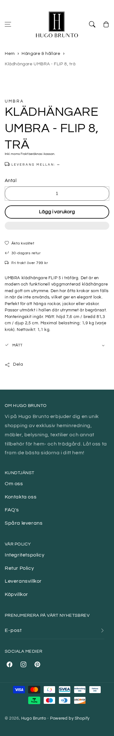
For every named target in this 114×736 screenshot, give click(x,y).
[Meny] (8, 24)
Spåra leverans (23, 523)
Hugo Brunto (33, 718)
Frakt (24, 154)
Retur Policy (19, 568)
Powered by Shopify (70, 718)
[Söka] (92, 24)
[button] (57, 229)
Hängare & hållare (41, 53)
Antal (10, 180)
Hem (10, 53)
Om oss (14, 483)
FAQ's (12, 509)
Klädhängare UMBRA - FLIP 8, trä (40, 64)
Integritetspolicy (24, 554)
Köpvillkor (16, 594)
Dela (18, 364)
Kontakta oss (20, 496)
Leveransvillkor (23, 581)
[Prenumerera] (102, 630)
